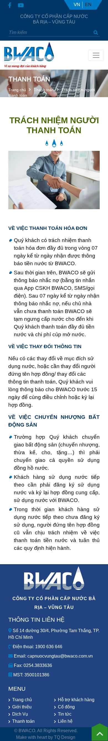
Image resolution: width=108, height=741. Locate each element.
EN (88, 4)
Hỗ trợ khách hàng (76, 699)
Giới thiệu (22, 707)
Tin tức (64, 714)
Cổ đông (66, 707)
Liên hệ (65, 721)
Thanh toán (44, 90)
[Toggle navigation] (96, 55)
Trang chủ (17, 90)
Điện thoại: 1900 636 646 (37, 646)
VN (77, 4)
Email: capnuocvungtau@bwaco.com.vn (53, 656)
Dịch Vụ (20, 714)
